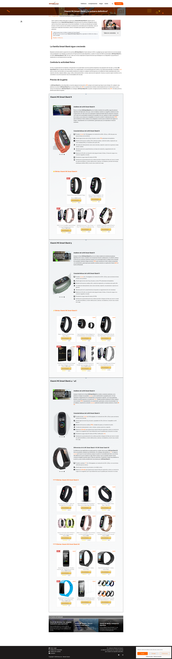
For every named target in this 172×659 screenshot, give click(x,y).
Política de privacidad (157, 656)
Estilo (106, 3)
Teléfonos (83, 3)
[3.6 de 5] (86, 574)
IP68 (95, 399)
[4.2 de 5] (66, 232)
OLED (120, 69)
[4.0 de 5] (86, 231)
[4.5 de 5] (76, 202)
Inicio (50, 16)
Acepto (142, 653)
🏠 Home (118, 3)
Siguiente (69, 141)
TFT (111, 452)
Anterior (55, 141)
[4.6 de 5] (106, 510)
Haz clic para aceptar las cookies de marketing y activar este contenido (62, 110)
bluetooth (93, 402)
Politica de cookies (149, 656)
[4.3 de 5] (85, 370)
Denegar (154, 653)
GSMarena (60, 37)
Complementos (92, 3)
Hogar (101, 3)
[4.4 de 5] (96, 201)
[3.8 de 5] (66, 575)
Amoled (81, 134)
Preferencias (165, 653)
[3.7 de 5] (66, 370)
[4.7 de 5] (67, 540)
